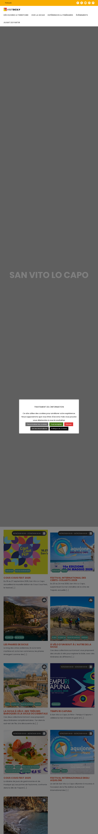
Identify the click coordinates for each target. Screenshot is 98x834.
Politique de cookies (59, 428)
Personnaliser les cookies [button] (37, 424)
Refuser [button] (69, 424)
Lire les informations (39, 428)
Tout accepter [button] (56, 424)
